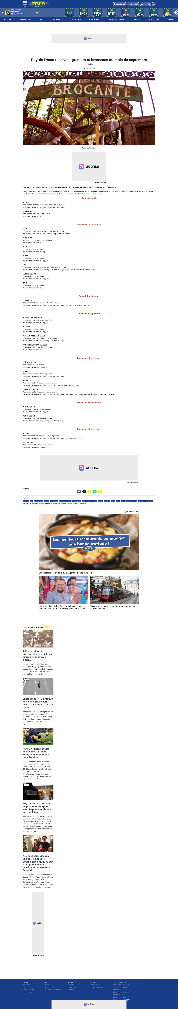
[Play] (3, 12)
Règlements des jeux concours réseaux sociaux (121, 987)
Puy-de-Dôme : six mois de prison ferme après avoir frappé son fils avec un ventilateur (37, 808)
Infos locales (50, 987)
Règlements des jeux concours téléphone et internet (122, 999)
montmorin (82, 503)
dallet (113, 501)
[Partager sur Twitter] (83, 493)
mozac (95, 501)
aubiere (46, 501)
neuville (69, 503)
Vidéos (137, 19)
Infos (41, 19)
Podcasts (76, 19)
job (60, 501)
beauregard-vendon (54, 503)
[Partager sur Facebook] (78, 493)
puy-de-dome (38, 501)
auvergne (26, 501)
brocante (149, 501)
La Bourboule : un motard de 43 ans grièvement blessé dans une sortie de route (38, 703)
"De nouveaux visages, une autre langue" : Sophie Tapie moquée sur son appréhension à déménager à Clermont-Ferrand (38, 863)
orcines (89, 501)
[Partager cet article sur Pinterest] (89, 493)
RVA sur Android (97, 987)
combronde (141, 501)
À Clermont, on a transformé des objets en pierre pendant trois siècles (37, 655)
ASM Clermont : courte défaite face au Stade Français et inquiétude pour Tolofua (36, 753)
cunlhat (34, 503)
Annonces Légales (116, 19)
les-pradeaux (42, 503)
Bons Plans (25, 19)
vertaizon (107, 501)
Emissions (72, 987)
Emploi (171, 19)
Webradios (58, 19)
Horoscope (153, 19)
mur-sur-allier (67, 501)
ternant (75, 503)
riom (31, 501)
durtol (118, 501)
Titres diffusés (28, 990)
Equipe (25, 987)
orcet (83, 501)
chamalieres (54, 501)
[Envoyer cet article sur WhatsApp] (94, 493)
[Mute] (37, 12)
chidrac (63, 503)
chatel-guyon (77, 501)
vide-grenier (27, 503)
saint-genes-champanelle (129, 501)
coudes (100, 501)
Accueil (8, 19)
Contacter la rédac (52, 990)
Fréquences (27, 992)
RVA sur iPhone (96, 985)
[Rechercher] (154, 4)
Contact (26, 985)
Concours (94, 19)
